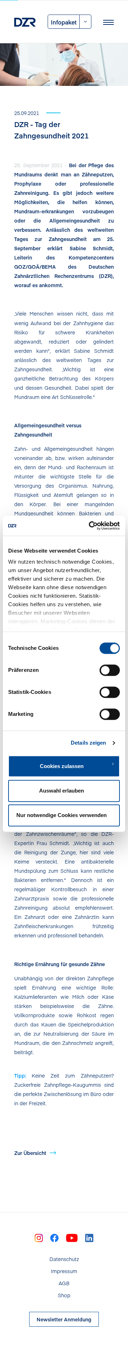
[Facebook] (54, 1237)
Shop (64, 1295)
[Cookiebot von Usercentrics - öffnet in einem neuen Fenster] (90, 525)
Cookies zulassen (62, 766)
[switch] (110, 670)
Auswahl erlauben (61, 791)
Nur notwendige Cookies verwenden (61, 815)
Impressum (64, 1270)
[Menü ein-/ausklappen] (108, 21)
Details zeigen (88, 743)
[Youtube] (72, 1237)
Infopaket (63, 22)
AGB (64, 1283)
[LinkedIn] (89, 1237)
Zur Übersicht (30, 1152)
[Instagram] (38, 1237)
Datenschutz (64, 1258)
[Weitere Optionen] (85, 22)
